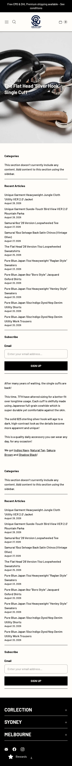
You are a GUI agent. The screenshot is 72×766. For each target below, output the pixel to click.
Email (7, 345)
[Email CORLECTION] (8, 749)
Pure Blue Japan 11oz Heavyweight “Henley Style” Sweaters (35, 293)
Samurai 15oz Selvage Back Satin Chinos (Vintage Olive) (35, 236)
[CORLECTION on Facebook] (17, 749)
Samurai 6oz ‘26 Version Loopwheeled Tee (31, 224)
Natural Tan (37, 450)
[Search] (14, 21)
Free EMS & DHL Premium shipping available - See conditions (36, 6)
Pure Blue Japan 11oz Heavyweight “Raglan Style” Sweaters (35, 264)
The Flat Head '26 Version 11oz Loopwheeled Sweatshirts (32, 250)
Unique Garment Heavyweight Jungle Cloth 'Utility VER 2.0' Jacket (32, 199)
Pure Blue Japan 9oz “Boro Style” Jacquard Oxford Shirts (31, 278)
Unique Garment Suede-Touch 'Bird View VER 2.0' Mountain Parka (36, 213)
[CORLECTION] (36, 21)
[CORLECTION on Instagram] (25, 749)
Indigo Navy (21, 450)
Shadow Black (28, 454)
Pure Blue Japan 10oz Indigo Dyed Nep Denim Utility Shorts (33, 306)
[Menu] (6, 21)
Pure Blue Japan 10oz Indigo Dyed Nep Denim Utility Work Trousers (33, 321)
